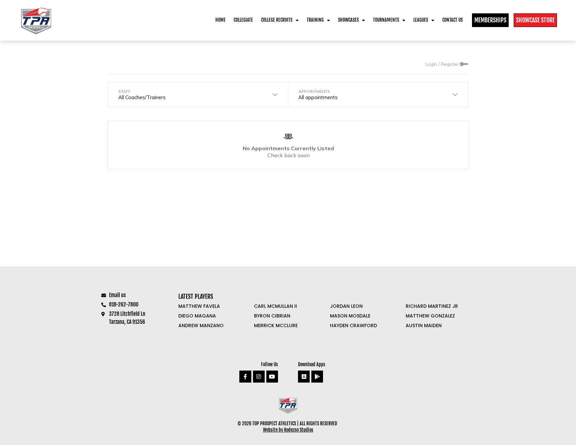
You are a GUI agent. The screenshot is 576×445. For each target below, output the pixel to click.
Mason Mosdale (350, 315)
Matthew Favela (199, 306)
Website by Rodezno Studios (288, 430)
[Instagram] (259, 376)
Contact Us (452, 20)
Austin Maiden (424, 325)
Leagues (420, 20)
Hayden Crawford (353, 325)
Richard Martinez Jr (432, 306)
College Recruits (276, 20)
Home (220, 20)
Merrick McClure (276, 325)
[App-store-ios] (304, 376)
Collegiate (243, 20)
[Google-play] (317, 376)
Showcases (348, 20)
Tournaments (386, 20)
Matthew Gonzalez (430, 315)
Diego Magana (197, 315)
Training (315, 20)
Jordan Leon (346, 306)
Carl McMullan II (275, 306)
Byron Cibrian (272, 315)
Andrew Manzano (201, 325)
